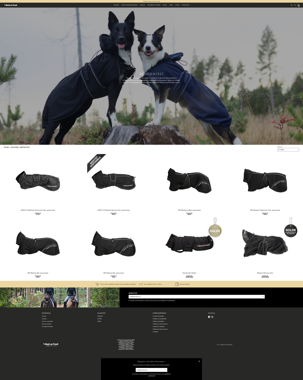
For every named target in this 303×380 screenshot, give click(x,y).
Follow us (211, 313)
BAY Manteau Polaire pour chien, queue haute (265, 210)
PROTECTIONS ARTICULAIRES (130, 5)
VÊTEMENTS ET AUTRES (153, 5)
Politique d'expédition (158, 321)
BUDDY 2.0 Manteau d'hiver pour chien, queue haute (38, 210)
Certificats (155, 331)
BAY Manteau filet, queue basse (38, 273)
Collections (14, 147)
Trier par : (280, 146)
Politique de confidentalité (159, 318)
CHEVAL (165, 5)
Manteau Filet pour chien (265, 273)
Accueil (6, 147)
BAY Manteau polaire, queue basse (189, 210)
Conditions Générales (158, 316)
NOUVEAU (116, 5)
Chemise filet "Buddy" (189, 273)
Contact (44, 316)
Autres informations (159, 313)
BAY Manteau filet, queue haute (113, 273)
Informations (46, 313)
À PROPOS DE (185, 5)
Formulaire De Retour (47, 326)
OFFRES (177, 5)
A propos (44, 318)
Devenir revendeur (46, 324)
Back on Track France (226, 344)
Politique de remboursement (160, 324)
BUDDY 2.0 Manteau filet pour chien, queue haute (114, 210)
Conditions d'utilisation (159, 326)
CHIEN (171, 5)
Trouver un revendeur (47, 321)
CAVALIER (142, 5)
